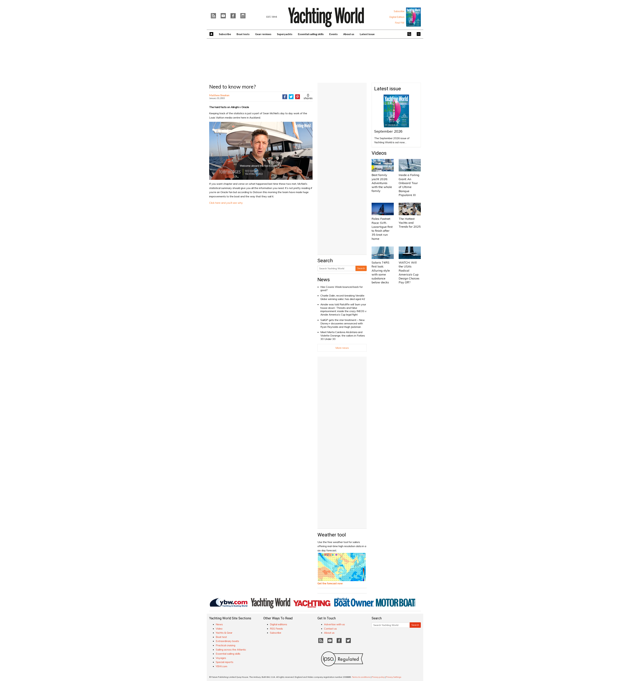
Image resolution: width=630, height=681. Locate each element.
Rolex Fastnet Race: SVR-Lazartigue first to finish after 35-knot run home (382, 228)
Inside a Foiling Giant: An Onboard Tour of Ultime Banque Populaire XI (409, 185)
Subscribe (399, 11)
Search (361, 268)
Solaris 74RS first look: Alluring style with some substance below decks (381, 272)
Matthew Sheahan (219, 95)
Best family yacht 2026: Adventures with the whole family (382, 183)
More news (342, 347)
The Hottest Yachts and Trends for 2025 (410, 223)
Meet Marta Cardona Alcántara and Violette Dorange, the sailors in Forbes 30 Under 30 (342, 335)
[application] (261, 151)
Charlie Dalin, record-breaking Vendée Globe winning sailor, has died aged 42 (342, 297)
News (323, 279)
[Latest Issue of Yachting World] (413, 17)
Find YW (399, 22)
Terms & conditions (361, 677)
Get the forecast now (330, 583)
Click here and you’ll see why (226, 202)
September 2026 (388, 131)
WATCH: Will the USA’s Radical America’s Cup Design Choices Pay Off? (409, 272)
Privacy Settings (393, 677)
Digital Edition (396, 17)
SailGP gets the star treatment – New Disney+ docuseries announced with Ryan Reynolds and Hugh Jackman (342, 323)
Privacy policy (378, 677)
